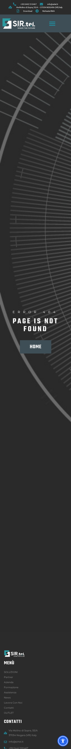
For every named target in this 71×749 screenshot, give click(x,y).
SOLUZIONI (11, 672)
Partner (8, 677)
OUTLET (9, 712)
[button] (52, 23)
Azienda (8, 682)
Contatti (9, 707)
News (7, 697)
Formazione (11, 687)
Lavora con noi (13, 702)
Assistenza (10, 692)
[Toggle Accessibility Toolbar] (63, 741)
